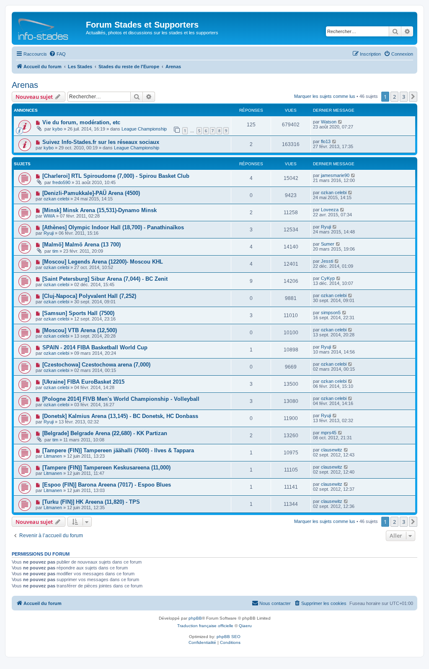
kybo (57, 128)
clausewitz (331, 449)
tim (55, 251)
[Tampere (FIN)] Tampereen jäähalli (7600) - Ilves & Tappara (118, 450)
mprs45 (328, 432)
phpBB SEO (228, 636)
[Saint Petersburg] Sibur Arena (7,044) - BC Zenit (105, 279)
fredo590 (61, 182)
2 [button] (394, 96)
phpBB (195, 618)
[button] (413, 97)
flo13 (326, 141)
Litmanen (53, 456)
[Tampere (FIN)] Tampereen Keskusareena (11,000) (106, 467)
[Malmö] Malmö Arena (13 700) (81, 244)
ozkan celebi (56, 198)
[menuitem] (57, 54)
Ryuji (49, 233)
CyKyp (328, 278)
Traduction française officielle (205, 625)
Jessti (327, 261)
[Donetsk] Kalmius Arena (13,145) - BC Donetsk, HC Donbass (120, 416)
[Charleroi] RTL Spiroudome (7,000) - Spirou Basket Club (115, 176)
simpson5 (331, 312)
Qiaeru (245, 625)
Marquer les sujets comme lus (324, 96)
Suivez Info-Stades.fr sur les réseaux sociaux (100, 142)
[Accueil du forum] (50, 27)
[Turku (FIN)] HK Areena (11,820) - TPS (91, 502)
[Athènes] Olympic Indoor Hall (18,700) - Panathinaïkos (113, 227)
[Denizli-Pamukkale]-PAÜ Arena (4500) (91, 193)
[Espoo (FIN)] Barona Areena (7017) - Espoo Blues (106, 485)
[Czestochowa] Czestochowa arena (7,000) (96, 364)
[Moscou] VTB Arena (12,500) (79, 330)
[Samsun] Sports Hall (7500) (78, 313)
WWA (49, 215)
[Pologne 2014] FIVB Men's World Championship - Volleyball (120, 399)
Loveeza (330, 209)
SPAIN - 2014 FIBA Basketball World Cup (94, 347)
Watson (328, 121)
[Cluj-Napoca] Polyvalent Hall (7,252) (89, 296)
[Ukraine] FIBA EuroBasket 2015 (83, 382)
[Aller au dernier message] (340, 121)
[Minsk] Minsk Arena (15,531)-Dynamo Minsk (99, 210)
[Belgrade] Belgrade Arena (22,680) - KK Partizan (104, 433)
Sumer (327, 243)
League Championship (144, 128)
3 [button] (403, 96)
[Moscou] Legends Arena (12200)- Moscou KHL (102, 262)
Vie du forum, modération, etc (81, 122)
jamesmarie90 (335, 175)
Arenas (25, 85)
